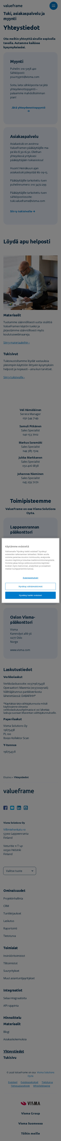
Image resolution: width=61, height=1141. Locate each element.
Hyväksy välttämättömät (31, 586)
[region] (30, 570)
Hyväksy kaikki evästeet (30, 595)
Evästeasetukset (30, 577)
